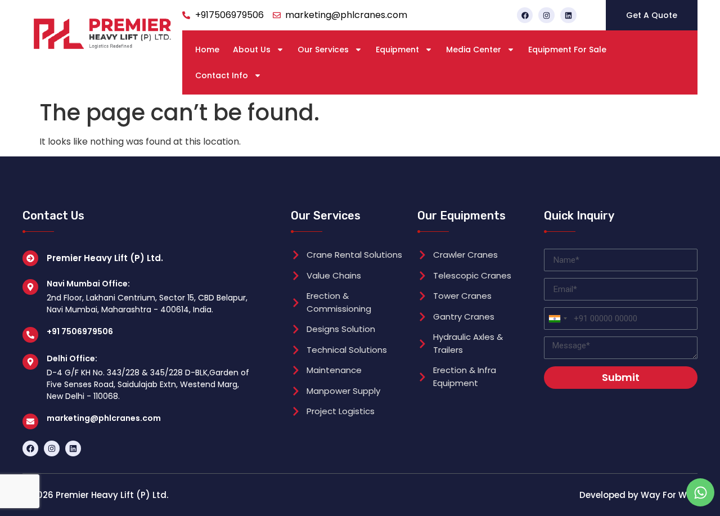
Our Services (323, 49)
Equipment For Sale (567, 49)
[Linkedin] (568, 15)
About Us (252, 49)
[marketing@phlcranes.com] (30, 421)
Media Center (473, 49)
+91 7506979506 (80, 331)
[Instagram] (546, 15)
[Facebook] (525, 15)
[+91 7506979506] (30, 335)
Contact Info (221, 75)
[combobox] (557, 318)
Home (207, 49)
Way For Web (669, 495)
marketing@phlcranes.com (104, 418)
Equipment (397, 49)
